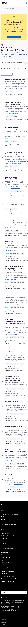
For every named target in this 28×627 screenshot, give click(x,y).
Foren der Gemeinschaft (8, 8)
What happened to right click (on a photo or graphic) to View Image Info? (15, 450)
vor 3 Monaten (18, 146)
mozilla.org (4, 614)
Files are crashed (9, 202)
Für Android (4, 538)
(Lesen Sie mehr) (18, 88)
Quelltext (3, 517)
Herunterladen (5, 533)
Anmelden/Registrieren (7, 571)
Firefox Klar (4, 543)
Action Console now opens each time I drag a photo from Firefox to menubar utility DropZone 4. (14, 268)
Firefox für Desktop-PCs (8, 535)
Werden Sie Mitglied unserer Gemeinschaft (13, 522)
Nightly (3, 560)
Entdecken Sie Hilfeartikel (8, 524)
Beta (2, 554)
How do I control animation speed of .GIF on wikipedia (12, 128)
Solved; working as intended (13, 220)
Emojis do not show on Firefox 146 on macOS (11, 178)
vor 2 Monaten (23, 121)
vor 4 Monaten (21, 195)
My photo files (9, 241)
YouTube (4, 597)
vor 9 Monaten (18, 313)
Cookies (3, 622)
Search (19, 3)
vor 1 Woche (22, 96)
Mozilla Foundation (6, 603)
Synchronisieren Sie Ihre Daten (9, 579)
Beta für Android (5, 557)
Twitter (3, 519)
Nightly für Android (6, 562)
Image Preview (9, 295)
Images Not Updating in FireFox (13, 426)
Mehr (23, 68)
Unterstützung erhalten (7, 581)
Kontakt (3, 624)
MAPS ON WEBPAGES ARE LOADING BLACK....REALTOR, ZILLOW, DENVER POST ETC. (12, 378)
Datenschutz (4, 619)
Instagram (6, 597)
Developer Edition (6, 552)
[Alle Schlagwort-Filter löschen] (2, 65)
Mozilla (4, 505)
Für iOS (3, 541)
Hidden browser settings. (12, 401)
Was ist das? (4, 573)
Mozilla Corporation (16, 600)
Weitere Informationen (14, 37)
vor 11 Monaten (22, 288)
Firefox (8, 94)
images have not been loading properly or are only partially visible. (15, 103)
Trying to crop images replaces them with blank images (13, 153)
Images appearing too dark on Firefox (15, 79)
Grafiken (14, 94)
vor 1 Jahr (22, 443)
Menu (22, 3)
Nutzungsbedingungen (7, 617)
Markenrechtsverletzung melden (10, 514)
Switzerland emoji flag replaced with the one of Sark (13, 350)
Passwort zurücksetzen (7, 576)
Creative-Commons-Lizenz (8, 610)
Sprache (3, 590)
